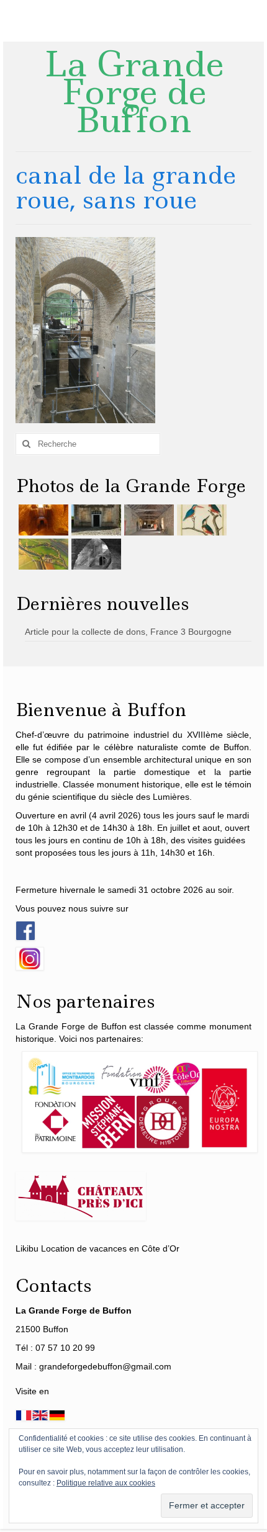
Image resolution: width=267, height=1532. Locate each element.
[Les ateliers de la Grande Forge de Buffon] (147, 519)
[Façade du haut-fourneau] (94, 519)
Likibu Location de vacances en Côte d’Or (97, 1248)
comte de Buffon (215, 747)
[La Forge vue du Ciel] (42, 554)
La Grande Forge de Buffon (133, 91)
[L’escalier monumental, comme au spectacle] (42, 519)
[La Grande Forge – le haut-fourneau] (94, 554)
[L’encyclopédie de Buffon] (200, 519)
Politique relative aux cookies (106, 1483)
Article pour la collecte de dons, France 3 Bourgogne (128, 632)
